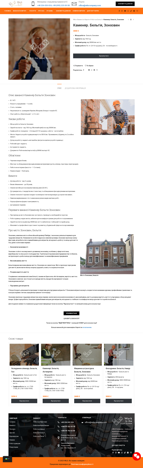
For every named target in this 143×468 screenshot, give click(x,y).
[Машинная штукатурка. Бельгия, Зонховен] (87, 355)
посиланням (86, 327)
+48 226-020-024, (45, 5)
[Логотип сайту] (15, 4)
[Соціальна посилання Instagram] (122, 11)
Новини (12, 440)
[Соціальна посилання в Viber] (137, 11)
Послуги (12, 429)
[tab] (59, 87)
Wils (74, 19)
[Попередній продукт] (128, 19)
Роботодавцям (15, 443)
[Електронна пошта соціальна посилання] (89, 70)
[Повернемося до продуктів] (131, 19)
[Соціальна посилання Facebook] (119, 11)
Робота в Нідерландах (41, 425)
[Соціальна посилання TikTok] (131, 11)
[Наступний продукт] (133, 19)
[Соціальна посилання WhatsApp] (128, 11)
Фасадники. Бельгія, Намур (118, 368)
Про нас (12, 433)
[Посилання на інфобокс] (86, 4)
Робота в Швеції (39, 429)
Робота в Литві (38, 436)
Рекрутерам (14, 447)
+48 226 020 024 (67, 422)
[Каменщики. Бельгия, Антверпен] (55, 355)
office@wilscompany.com (96, 422)
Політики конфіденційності (82, 464)
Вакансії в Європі (83, 19)
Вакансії (12, 425)
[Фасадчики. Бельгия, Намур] (118, 355)
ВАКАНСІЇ (36, 418)
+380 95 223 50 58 (68, 426)
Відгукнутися (103, 56)
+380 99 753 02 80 (68, 431)
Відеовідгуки (14, 436)
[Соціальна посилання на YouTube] (125, 11)
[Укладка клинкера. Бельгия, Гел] (24, 355)
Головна (12, 422)
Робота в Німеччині (40, 422)
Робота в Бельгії (96, 19)
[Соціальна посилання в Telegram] (134, 11)
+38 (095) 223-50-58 (61, 5)
